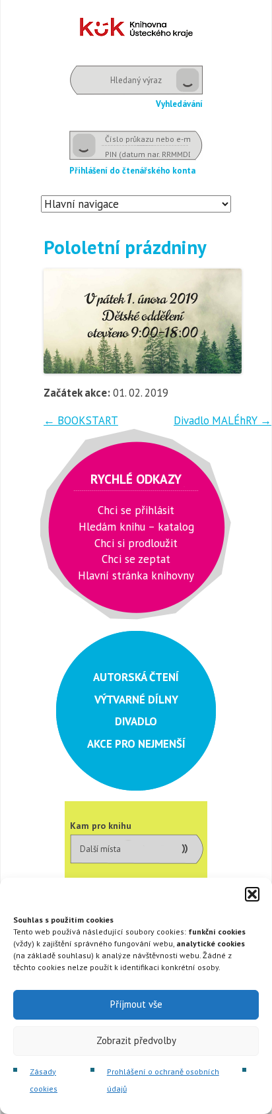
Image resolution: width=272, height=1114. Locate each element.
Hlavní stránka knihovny (136, 575)
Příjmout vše (136, 1004)
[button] (252, 894)
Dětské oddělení (136, 27)
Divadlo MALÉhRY (222, 420)
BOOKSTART (81, 420)
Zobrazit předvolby (136, 1040)
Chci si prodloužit (136, 543)
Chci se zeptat (136, 559)
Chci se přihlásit (136, 510)
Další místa (100, 849)
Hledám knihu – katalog (136, 526)
